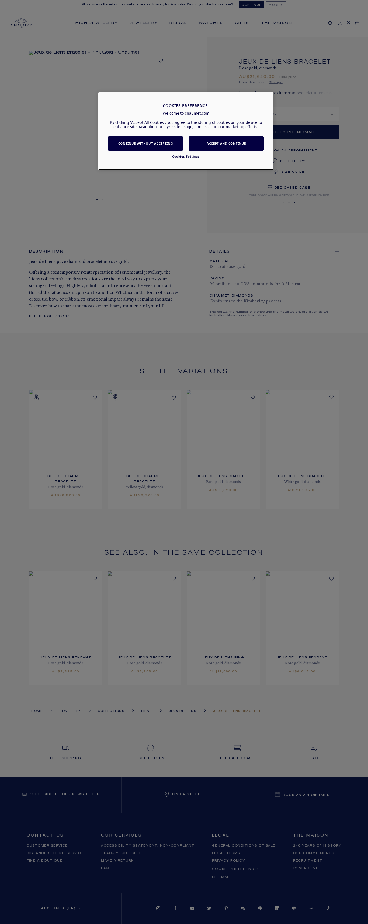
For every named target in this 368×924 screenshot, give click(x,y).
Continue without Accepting (145, 144)
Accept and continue (226, 144)
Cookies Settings (186, 156)
